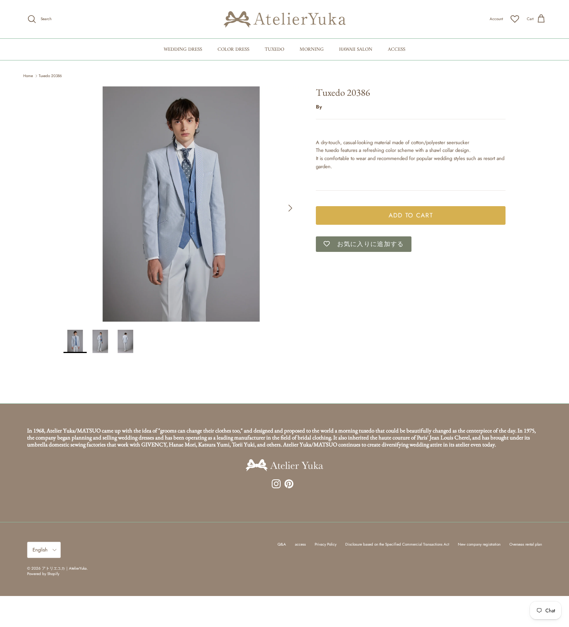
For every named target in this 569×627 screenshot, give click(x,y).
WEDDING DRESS (183, 49)
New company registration (479, 544)
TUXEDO (274, 49)
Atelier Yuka (336, 106)
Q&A (282, 544)
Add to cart (411, 214)
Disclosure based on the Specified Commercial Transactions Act (397, 544)
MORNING (312, 49)
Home (28, 76)
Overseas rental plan (525, 544)
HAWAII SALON (355, 49)
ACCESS (396, 49)
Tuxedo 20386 (50, 76)
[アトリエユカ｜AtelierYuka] (285, 19)
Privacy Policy (325, 544)
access (300, 544)
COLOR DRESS (233, 49)
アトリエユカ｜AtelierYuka (64, 568)
